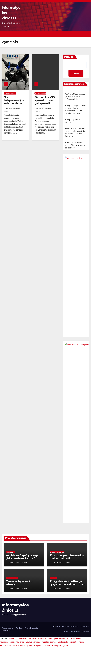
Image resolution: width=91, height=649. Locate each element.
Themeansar (6, 630)
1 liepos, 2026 (13, 562)
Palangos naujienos (60, 645)
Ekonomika (10, 552)
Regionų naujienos (42, 645)
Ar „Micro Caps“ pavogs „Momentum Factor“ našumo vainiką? (75, 96)
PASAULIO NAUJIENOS (57, 552)
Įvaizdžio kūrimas (49, 642)
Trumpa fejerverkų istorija (19, 583)
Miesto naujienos (17, 642)
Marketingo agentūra (17, 638)
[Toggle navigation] (47, 34)
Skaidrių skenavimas (56, 638)
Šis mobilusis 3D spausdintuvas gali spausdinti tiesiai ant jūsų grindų (44, 103)
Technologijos (10, 93)
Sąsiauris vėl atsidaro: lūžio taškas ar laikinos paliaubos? (75, 145)
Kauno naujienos (25, 645)
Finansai (53, 578)
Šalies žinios (55, 626)
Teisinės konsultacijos (37, 638)
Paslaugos (85, 632)
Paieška (68, 57)
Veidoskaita (63, 642)
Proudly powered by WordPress (13, 628)
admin (24, 562)
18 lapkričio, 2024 (44, 108)
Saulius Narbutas (33, 642)
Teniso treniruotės (76, 642)
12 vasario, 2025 (13, 108)
